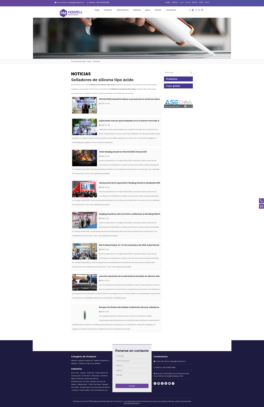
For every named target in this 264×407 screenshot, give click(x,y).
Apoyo (147, 10)
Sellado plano (82, 384)
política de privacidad (183, 401)
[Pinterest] (173, 383)
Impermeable (84, 390)
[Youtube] (199, 10)
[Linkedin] (158, 383)
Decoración (86, 376)
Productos (108, 10)
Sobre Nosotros (123, 10)
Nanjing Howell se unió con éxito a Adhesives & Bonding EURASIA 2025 (132, 214)
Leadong (164, 401)
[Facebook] (196, 10)
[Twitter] (162, 383)
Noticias (158, 10)
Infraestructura (76, 381)
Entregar (132, 386)
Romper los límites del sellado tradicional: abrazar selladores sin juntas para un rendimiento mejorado (149, 307)
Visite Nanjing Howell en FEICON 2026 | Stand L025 (123, 151)
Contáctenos (171, 10)
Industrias (137, 10)
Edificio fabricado (77, 379)
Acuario (83, 373)
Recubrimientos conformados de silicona (95, 387)
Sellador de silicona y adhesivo (90, 363)
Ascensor (104, 376)
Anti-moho (75, 373)
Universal (75, 390)
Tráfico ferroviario (94, 384)
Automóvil (90, 373)
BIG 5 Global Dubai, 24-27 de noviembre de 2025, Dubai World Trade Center (136, 245)
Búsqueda (191, 72)
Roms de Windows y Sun (99, 390)
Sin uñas (86, 381)
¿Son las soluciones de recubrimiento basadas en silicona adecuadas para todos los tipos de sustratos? (150, 276)
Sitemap (171, 401)
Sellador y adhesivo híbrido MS (82, 361)
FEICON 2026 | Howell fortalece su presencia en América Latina (129, 99)
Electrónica (96, 376)
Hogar (97, 10)
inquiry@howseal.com (76, 2)
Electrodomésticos (91, 379)
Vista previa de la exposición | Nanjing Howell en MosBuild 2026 (129, 183)
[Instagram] (202, 10)
